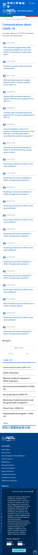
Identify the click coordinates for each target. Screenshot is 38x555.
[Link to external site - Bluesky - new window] (17, 3)
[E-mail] (26, 427)
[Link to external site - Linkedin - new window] (11, 3)
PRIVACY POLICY (21, 513)
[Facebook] (4, 427)
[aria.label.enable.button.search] (30, 3)
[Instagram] (9, 427)
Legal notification (7, 471)
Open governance (7, 465)
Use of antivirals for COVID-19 (14, 394)
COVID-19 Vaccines (10, 372)
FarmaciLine (5, 452)
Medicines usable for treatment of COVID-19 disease (16, 379)
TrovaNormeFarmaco (8, 474)
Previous (10, 353)
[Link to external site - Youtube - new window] (20, 3)
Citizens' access (6, 459)
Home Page (5, 449)
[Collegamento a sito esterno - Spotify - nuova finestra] (23, 3)
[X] (14, 427)
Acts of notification (7, 468)
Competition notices (8, 477)
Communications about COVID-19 (16, 367)
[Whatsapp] (17, 427)
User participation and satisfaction (13, 456)
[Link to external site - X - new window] (8, 6)
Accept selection (19, 550)
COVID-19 (12, 17)
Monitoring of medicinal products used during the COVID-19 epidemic (18, 401)
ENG (32, 3)
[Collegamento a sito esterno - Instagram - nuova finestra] (14, 3)
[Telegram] (23, 427)
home (4, 17)
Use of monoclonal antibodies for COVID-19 (19, 387)
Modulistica (5, 462)
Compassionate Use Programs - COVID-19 (18, 415)
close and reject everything (21, 491)
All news (6, 340)
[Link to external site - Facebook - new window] (8, 3)
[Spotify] (20, 427)
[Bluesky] (12, 427)
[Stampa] (28, 427)
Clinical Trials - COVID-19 (12, 408)
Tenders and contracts (8, 480)
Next (27, 353)
